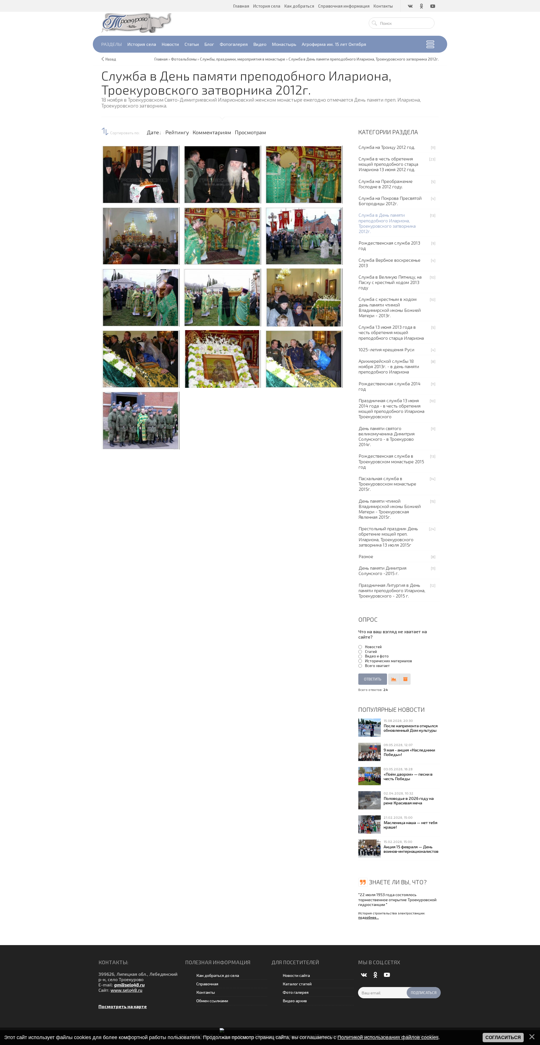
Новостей (373, 647)
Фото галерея (296, 992)
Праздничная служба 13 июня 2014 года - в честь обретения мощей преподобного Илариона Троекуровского (391, 408)
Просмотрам (250, 132)
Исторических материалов (388, 661)
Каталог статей (297, 983)
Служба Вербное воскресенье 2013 (389, 262)
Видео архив (295, 1000)
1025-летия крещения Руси (386, 349)
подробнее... (368, 917)
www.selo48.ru (126, 990)
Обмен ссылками (212, 1000)
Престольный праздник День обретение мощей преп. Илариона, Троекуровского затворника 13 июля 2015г (388, 536)
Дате (153, 132)
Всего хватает (377, 665)
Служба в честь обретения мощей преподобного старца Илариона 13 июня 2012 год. (388, 164)
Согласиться (503, 1037)
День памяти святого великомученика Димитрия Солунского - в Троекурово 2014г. (387, 436)
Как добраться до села (217, 975)
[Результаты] (393, 679)
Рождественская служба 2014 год (389, 386)
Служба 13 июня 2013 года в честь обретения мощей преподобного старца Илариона (391, 332)
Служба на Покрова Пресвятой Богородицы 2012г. (390, 200)
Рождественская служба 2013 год (389, 245)
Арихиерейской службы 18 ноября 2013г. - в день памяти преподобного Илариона (389, 366)
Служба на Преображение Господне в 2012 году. (386, 183)
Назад (110, 59)
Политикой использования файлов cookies (388, 1037)
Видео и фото (377, 656)
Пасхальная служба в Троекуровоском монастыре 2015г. (387, 484)
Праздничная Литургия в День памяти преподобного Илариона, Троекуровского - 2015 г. (392, 590)
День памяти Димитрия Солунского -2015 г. (382, 570)
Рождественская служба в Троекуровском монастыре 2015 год (391, 461)
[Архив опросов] (405, 679)
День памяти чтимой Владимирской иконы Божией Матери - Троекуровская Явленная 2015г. (390, 509)
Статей (371, 651)
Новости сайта (296, 975)
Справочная (207, 983)
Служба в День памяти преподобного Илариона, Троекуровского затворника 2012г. (387, 223)
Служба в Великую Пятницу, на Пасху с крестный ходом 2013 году (390, 282)
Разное (366, 556)
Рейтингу (177, 132)
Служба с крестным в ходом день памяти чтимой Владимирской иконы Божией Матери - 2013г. (390, 307)
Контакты (205, 992)
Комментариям (212, 132)
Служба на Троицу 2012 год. (387, 147)
